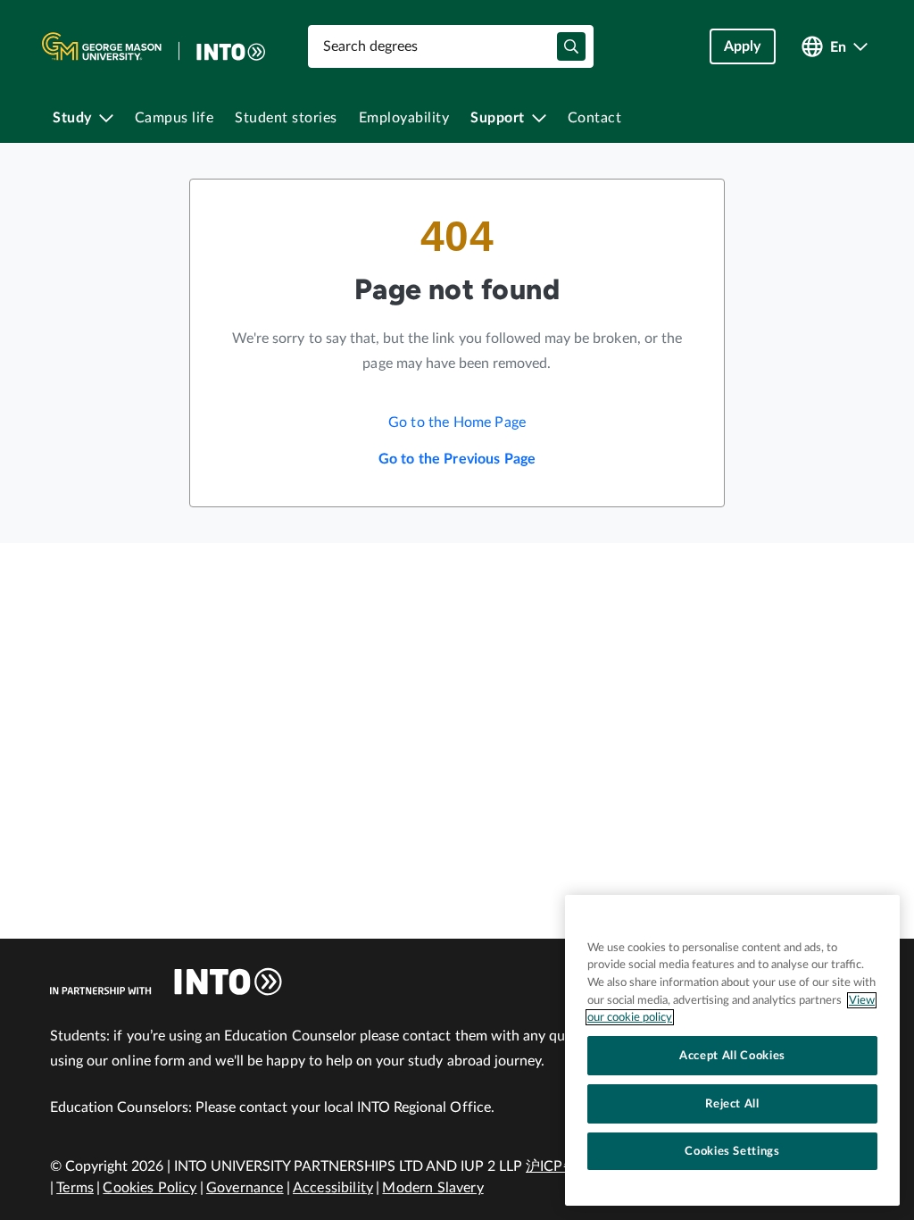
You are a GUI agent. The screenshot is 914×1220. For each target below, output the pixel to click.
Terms (75, 1188)
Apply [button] (742, 46)
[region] (732, 1050)
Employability (404, 118)
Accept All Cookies (732, 1055)
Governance (245, 1188)
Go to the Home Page (457, 422)
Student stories (286, 118)
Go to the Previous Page (457, 459)
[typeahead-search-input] (571, 46)
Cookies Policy (149, 1188)
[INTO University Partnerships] (166, 981)
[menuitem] (83, 118)
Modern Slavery (432, 1188)
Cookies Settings (732, 1151)
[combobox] (451, 46)
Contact (595, 118)
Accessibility (333, 1188)
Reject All (732, 1104)
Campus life (174, 118)
